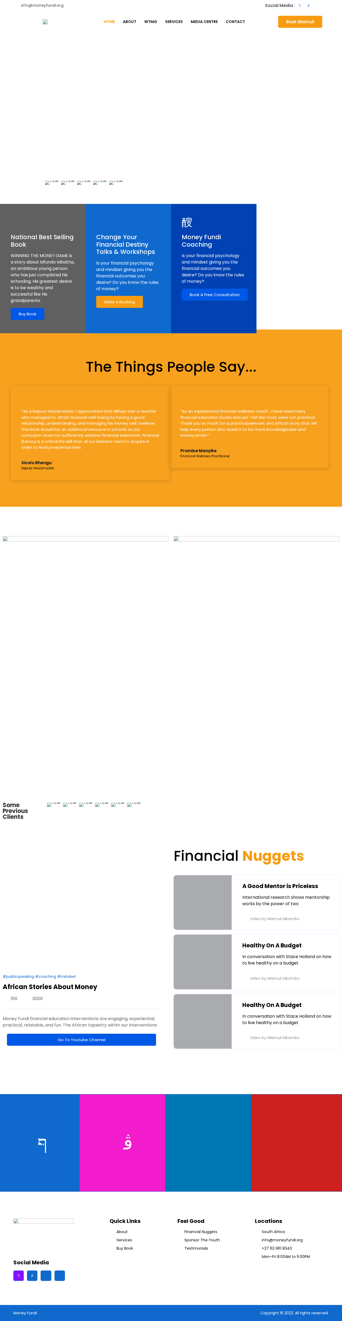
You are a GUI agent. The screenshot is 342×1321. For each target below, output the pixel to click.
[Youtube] (318, 5)
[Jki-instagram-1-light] (308, 5)
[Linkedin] (327, 5)
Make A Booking (119, 302)
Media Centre (204, 21)
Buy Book (27, 314)
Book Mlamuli (300, 22)
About (129, 21)
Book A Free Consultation (215, 294)
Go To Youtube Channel (82, 1040)
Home (109, 21)
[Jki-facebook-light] (299, 5)
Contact (235, 21)
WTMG (150, 21)
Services (174, 21)
